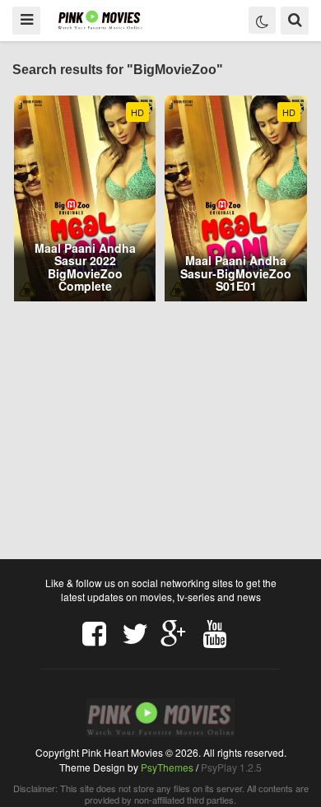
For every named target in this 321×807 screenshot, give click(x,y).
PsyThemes (167, 767)
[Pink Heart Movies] (100, 19)
